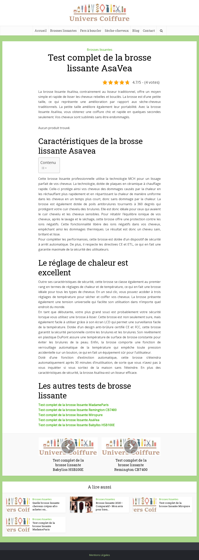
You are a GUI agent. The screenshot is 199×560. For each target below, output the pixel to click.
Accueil (41, 30)
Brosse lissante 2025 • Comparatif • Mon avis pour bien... (109, 506)
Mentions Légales (99, 555)
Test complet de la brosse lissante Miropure (70, 415)
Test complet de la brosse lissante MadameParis (73, 405)
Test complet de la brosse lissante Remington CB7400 (77, 410)
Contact (149, 30)
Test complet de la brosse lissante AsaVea (68, 420)
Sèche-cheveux (117, 30)
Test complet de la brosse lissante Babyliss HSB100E (76, 425)
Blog (135, 30)
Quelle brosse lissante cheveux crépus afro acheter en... (45, 506)
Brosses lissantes (63, 30)
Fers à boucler (90, 30)
